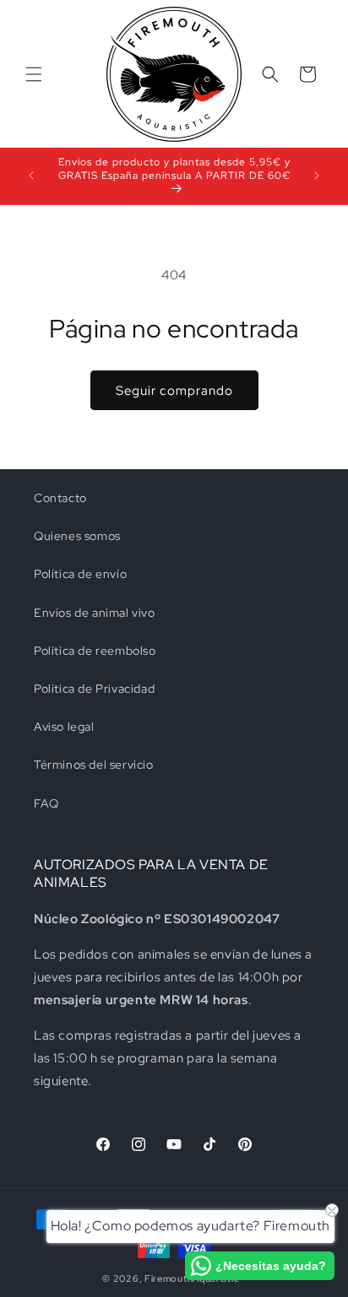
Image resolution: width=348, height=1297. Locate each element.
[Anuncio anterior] (31, 175)
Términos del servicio (94, 764)
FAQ (46, 803)
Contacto (60, 497)
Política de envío (80, 573)
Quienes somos (77, 535)
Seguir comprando (174, 390)
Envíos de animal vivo (94, 612)
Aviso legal (64, 726)
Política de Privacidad (94, 688)
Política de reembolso (95, 650)
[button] (33, 74)
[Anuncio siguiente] (316, 175)
